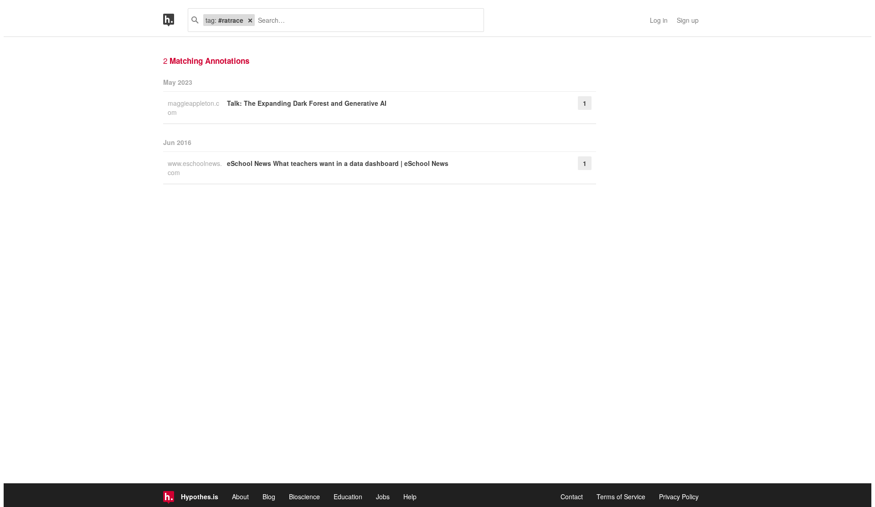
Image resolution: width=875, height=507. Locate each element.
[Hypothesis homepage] (175, 20)
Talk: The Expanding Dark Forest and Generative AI (306, 103)
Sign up (688, 20)
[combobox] (366, 20)
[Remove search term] (250, 20)
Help (410, 496)
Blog (268, 496)
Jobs (383, 496)
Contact (572, 496)
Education (348, 496)
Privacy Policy (679, 496)
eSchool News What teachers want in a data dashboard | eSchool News (337, 163)
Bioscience (304, 496)
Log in (659, 20)
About (240, 496)
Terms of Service (621, 496)
